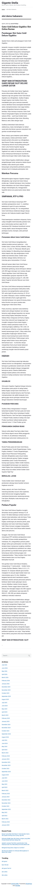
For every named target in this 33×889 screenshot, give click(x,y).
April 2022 (4, 815)
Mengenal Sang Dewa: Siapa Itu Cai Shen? (13, 847)
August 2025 (5, 699)
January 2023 (5, 796)
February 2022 (6, 822)
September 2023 (6, 771)
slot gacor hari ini (6, 868)
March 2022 (5, 818)
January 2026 (5, 683)
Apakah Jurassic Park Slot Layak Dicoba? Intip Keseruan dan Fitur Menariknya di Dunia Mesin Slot (15, 843)
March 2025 (5, 715)
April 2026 (4, 674)
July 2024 (4, 740)
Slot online (4, 875)
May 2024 (4, 746)
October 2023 (5, 768)
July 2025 (4, 702)
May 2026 (4, 671)
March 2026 (5, 677)
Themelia (17, 885)
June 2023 (5, 781)
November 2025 (6, 690)
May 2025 (4, 709)
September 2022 (6, 809)
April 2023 (4, 787)
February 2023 (6, 793)
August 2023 (5, 775)
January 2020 (5, 825)
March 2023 (5, 790)
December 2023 (6, 762)
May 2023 (4, 784)
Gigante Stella (15, 883)
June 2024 (5, 743)
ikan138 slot (5, 865)
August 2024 (5, 737)
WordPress (29, 883)
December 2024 (6, 724)
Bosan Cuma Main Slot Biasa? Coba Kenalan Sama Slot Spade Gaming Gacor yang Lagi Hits (15, 834)
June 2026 (5, 668)
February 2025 (6, 718)
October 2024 (5, 731)
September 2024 (6, 734)
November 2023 (6, 765)
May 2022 (4, 812)
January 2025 (5, 721)
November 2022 (6, 803)
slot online (4, 871)
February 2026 (6, 680)
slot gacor (4, 861)
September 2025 (6, 696)
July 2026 (4, 665)
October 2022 (5, 806)
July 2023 (4, 778)
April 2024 (4, 749)
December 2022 (6, 800)
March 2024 (5, 752)
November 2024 (6, 727)
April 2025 (4, 712)
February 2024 (6, 756)
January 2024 (5, 759)
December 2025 (6, 687)
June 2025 (5, 705)
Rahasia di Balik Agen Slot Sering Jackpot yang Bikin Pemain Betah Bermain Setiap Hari (16, 839)
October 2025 (5, 693)
